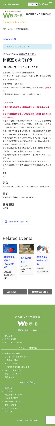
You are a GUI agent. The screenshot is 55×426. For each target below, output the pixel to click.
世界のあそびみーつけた (42, 260)
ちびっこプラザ (11, 363)
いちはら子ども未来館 (11, 4)
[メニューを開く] (50, 3)
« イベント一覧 (9, 39)
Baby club (11, 291)
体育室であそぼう (41, 291)
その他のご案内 (27, 382)
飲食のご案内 (12, 360)
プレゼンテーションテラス (16, 356)
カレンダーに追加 (16, 221)
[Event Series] (6, 278)
